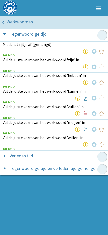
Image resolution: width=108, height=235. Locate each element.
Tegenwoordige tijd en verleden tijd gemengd (53, 168)
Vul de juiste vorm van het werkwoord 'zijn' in (41, 59)
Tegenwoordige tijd (28, 34)
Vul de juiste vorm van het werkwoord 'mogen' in (44, 122)
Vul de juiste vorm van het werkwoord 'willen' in (43, 137)
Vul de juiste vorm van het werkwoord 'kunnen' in (44, 91)
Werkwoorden (20, 22)
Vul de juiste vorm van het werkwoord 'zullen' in (43, 106)
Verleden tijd (21, 156)
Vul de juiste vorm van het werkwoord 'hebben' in (44, 75)
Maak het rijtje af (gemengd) (27, 44)
